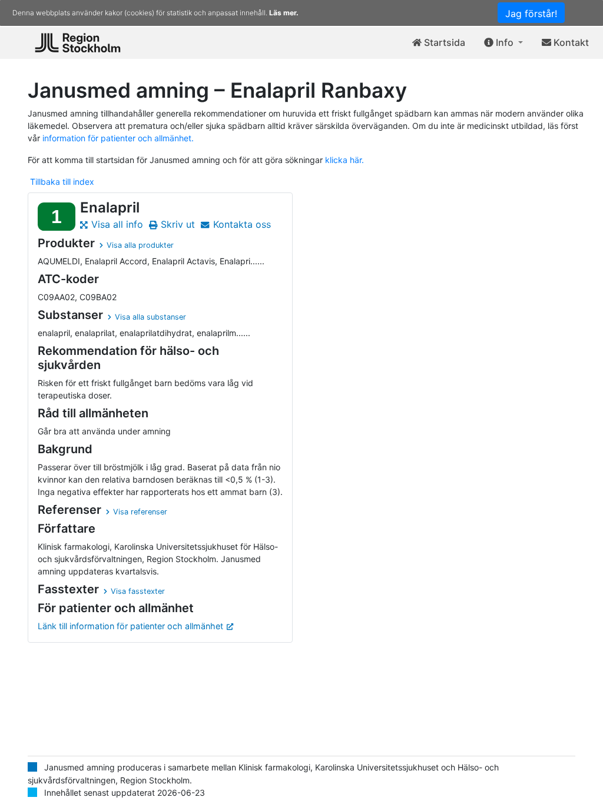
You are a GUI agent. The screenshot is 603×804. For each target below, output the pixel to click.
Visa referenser (140, 511)
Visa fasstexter (138, 591)
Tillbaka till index (62, 182)
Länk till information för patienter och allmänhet (130, 626)
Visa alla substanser (150, 317)
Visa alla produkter (140, 245)
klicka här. (344, 160)
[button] (503, 43)
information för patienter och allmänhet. (118, 138)
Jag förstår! (531, 13)
